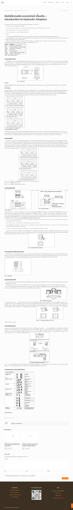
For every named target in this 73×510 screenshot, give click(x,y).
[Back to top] (67, 507)
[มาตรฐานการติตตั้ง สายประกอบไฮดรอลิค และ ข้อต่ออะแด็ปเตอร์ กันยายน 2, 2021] (72, 506)
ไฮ (15, 496)
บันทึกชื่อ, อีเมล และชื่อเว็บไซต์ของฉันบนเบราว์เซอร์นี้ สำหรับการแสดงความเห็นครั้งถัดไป (20, 475)
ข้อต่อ (10, 494)
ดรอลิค (17, 496)
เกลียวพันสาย (17, 492)
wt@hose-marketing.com (14, 10)
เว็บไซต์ (48, 471)
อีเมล (27, 471)
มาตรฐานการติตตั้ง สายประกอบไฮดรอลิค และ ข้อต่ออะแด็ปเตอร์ (30, 444)
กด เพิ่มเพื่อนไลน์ (62, 490)
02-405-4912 (59, 493)
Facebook (59, 495)
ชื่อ (5, 471)
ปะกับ (12, 496)
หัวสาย (19, 494)
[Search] (71, 2)
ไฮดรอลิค (12, 494)
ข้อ (14, 494)
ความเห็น (6, 458)
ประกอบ (13, 492)
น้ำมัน (14, 496)
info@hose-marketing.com (59, 497)
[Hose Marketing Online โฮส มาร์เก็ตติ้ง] (2, 2)
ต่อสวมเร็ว (16, 494)
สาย (11, 492)
